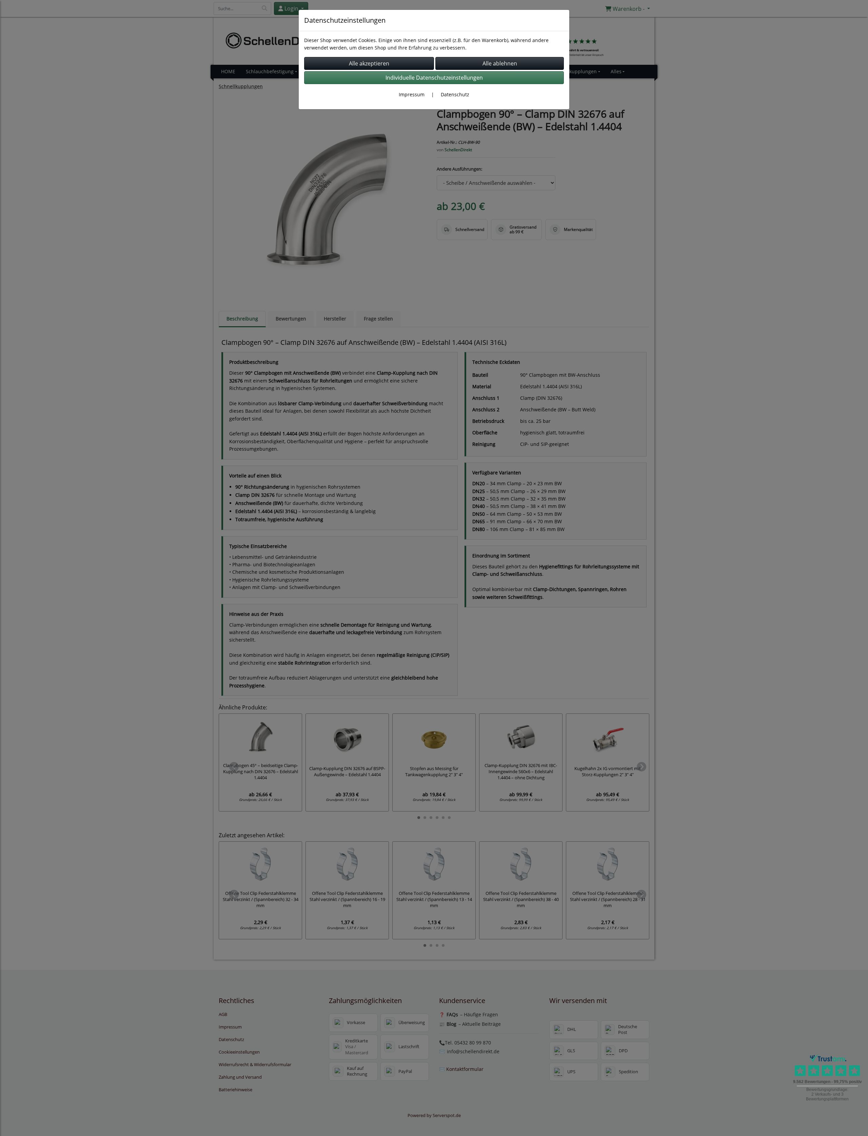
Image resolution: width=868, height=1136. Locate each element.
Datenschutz (455, 94)
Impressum (412, 94)
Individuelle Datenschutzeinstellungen (434, 77)
